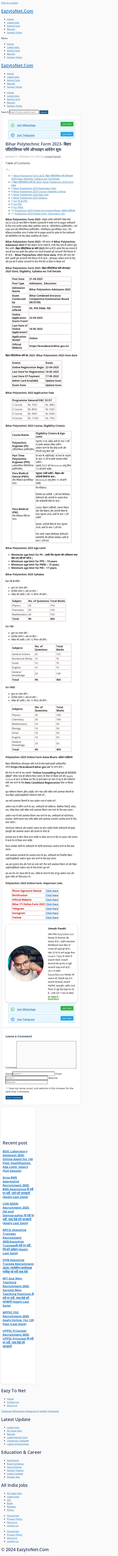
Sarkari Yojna (14, 32)
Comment (11, 1067)
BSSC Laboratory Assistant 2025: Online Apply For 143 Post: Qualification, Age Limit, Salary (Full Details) (18, 1161)
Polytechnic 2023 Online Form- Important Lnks (40, 213)
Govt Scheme (14, 1467)
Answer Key (13, 1477)
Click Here (52, 895)
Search (5, 112)
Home (10, 19)
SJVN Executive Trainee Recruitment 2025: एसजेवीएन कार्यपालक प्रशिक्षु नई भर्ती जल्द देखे (18, 1266)
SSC (9, 1500)
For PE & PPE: (20, 201)
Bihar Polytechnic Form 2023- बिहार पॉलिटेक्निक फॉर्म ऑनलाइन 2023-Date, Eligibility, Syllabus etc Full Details (42, 177)
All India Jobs (14, 1430)
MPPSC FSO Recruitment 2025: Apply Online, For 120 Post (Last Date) (18, 1318)
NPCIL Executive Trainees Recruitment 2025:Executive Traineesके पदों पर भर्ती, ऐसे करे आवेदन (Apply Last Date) (17, 1241)
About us (12, 1522)
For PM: (17, 204)
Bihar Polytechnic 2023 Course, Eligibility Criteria (39, 191)
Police (10, 1510)
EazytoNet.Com (17, 11)
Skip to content (9, 2)
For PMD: (18, 207)
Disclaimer (13, 1515)
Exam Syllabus (15, 1463)
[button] (59, 38)
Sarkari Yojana (15, 1470)
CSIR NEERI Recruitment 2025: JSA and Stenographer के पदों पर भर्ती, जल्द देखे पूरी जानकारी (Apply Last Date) (18, 1213)
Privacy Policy (14, 1519)
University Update (17, 1440)
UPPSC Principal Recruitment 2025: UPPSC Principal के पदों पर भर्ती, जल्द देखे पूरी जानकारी (18, 1338)
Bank (10, 1503)
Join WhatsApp (26, 125)
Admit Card (13, 25)
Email (58, 1073)
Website (53, 1078)
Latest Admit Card (17, 1437)
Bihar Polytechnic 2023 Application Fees (34, 188)
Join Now (67, 124)
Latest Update (15, 1473)
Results (11, 29)
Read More (53, 999)
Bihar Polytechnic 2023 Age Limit (30, 194)
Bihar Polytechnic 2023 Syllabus (30, 197)
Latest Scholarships (18, 1444)
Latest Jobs (13, 22)
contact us (13, 1525)
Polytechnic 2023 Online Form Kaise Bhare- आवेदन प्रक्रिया (45, 210)
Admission (13, 1460)
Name (8, 1073)
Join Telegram (26, 135)
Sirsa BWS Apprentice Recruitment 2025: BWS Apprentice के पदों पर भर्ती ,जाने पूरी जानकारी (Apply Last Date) (18, 1187)
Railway (11, 1506)
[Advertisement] (18, 1121)
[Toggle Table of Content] (7, 170)
